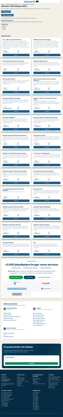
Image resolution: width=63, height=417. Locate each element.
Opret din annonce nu (16, 277)
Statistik (34, 380)
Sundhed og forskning (53, 384)
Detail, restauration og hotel (54, 376)
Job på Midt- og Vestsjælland (7, 399)
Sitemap (18, 384)
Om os (4, 334)
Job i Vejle (35, 401)
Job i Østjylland (4, 403)
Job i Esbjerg (35, 396)
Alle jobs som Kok (7, 313)
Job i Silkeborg (36, 400)
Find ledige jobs (6, 11)
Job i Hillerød (35, 403)
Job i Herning (35, 404)
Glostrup (32, 4)
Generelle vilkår (20, 380)
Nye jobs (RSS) (20, 385)
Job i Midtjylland (4, 404)
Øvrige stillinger (51, 387)
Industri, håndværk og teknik (54, 377)
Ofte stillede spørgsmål (8, 336)
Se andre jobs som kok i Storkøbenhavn (11, 316)
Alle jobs (3, 4)
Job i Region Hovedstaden (6, 394)
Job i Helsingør (36, 407)
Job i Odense (35, 394)
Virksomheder (35, 382)
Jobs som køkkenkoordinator (39, 323)
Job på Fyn (3, 401)
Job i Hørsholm (36, 405)
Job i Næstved (36, 409)
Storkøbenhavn (26, 4)
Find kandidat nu (29, 277)
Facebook (2, 387)
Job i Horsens (35, 408)
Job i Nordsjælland (5, 398)
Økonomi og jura (51, 386)
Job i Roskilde (36, 402)
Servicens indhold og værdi (22, 381)
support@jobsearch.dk (6, 380)
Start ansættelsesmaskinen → (45, 277)
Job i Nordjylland (4, 402)
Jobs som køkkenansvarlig (38, 320)
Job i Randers (35, 398)
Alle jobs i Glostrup (7, 314)
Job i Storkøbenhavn (5, 396)
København (5, 25)
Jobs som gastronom (37, 313)
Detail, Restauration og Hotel (12, 4)
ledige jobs (5, 21)
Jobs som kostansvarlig (38, 316)
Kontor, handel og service (53, 382)
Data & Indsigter (36, 378)
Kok (20, 4)
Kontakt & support (20, 377)
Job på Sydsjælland (5, 400)
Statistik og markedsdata (8, 333)
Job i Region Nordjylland (6, 395)
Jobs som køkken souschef (39, 318)
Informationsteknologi (52, 378)
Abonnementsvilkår (21, 378)
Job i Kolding (35, 399)
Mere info (16, 55)
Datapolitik (19, 382)
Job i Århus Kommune (5, 393)
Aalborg (4, 29)
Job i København (36, 392)
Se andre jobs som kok (8, 318)
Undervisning (51, 385)
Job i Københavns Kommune (7, 392)
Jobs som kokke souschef (38, 314)
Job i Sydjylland (4, 405)
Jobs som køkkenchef (37, 321)
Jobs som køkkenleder (38, 325)
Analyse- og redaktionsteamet (39, 383)
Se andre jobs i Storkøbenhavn (9, 320)
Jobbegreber (35, 381)
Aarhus (4, 26)
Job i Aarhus (35, 393)
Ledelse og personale (52, 383)
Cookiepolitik (19, 383)
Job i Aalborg (35, 395)
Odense (4, 27)
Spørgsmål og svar (36, 379)
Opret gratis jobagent (7, 15)
